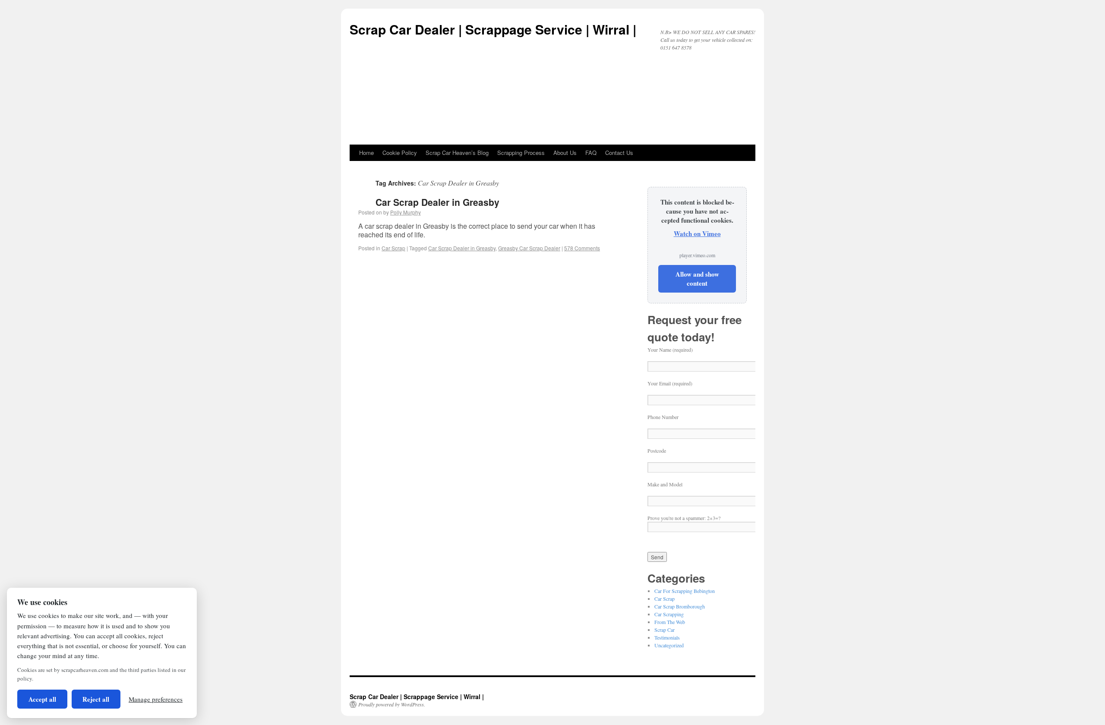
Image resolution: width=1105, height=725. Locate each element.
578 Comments (582, 248)
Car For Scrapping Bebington (684, 590)
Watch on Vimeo (697, 233)
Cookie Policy (399, 152)
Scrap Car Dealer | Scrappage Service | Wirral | (493, 29)
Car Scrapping (669, 614)
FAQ (591, 152)
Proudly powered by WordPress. (391, 704)
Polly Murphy (405, 212)
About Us (565, 152)
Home (366, 152)
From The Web (669, 621)
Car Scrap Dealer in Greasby (437, 201)
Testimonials (667, 637)
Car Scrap (393, 248)
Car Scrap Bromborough (679, 606)
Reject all (95, 699)
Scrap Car (664, 629)
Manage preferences (156, 699)
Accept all (42, 699)
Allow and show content (697, 278)
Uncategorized (669, 645)
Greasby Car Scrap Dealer (529, 248)
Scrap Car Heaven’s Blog (457, 152)
